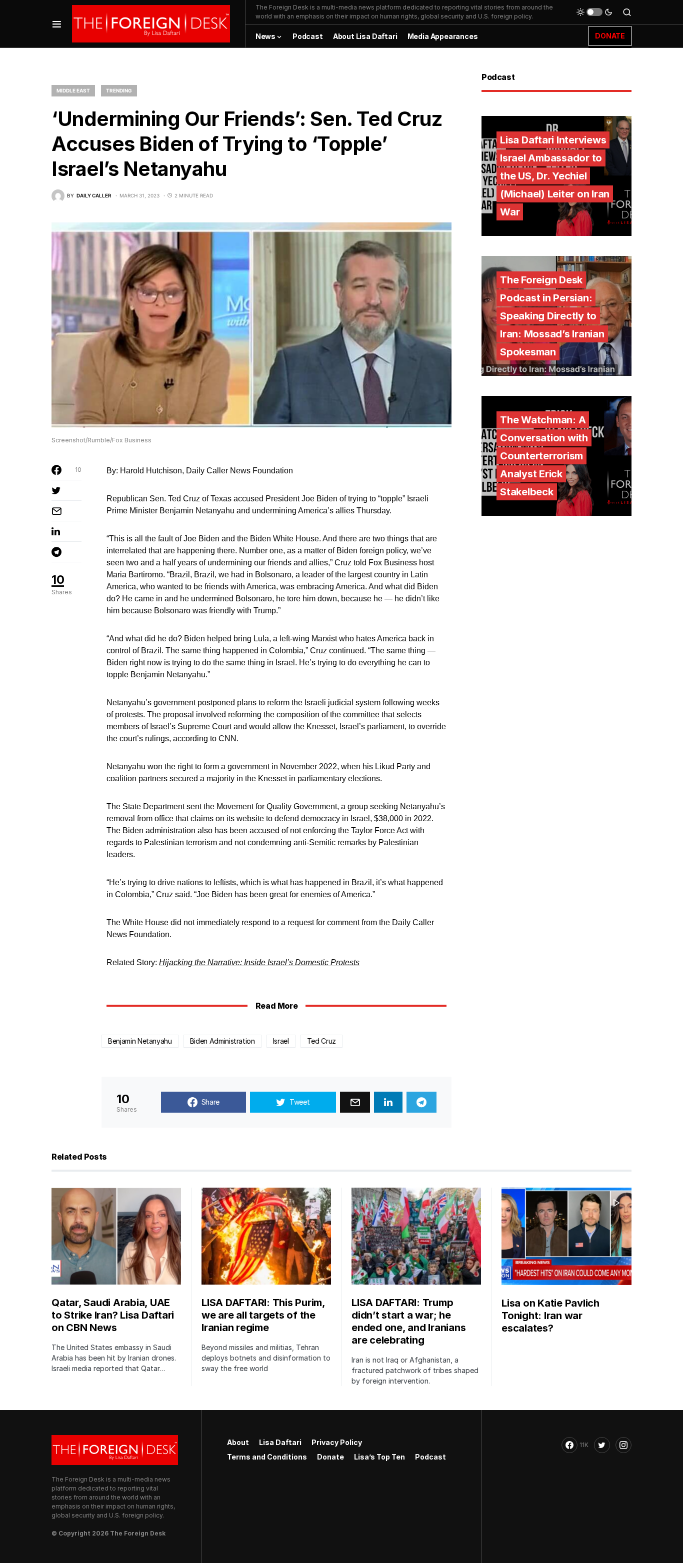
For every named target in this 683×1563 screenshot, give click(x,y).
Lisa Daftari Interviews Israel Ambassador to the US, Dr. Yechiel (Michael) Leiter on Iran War (555, 176)
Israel (281, 1041)
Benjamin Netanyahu (140, 1041)
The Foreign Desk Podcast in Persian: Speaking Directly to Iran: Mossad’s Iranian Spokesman (552, 316)
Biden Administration (222, 1041)
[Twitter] (602, 1445)
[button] (57, 23)
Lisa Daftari (280, 1442)
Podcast (430, 1457)
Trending (119, 90)
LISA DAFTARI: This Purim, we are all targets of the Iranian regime (263, 1315)
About (238, 1442)
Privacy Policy (337, 1442)
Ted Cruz (321, 1041)
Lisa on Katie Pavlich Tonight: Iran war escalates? (551, 1315)
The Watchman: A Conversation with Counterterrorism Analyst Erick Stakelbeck (544, 456)
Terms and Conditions (267, 1457)
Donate (330, 1457)
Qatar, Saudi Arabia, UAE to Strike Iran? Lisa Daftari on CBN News (113, 1315)
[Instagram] (624, 1445)
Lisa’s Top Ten (379, 1457)
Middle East (73, 90)
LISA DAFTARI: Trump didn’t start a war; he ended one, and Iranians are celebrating (409, 1321)
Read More (277, 1006)
